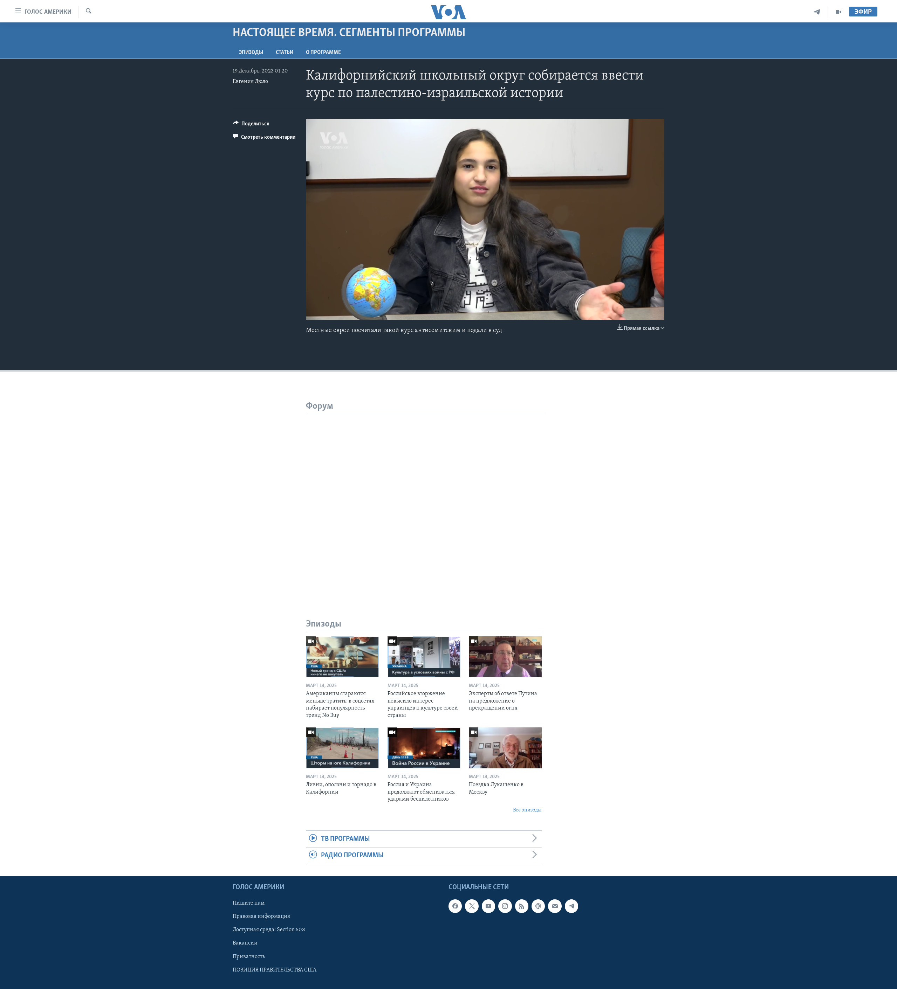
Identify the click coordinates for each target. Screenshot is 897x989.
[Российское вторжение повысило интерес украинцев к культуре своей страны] (424, 656)
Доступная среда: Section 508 (269, 930)
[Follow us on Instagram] (505, 906)
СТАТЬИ (284, 52)
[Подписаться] (554, 906)
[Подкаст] (538, 906)
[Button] (251, 125)
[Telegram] (817, 12)
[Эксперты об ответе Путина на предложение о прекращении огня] (505, 656)
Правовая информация (261, 916)
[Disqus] (426, 501)
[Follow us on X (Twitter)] (471, 906)
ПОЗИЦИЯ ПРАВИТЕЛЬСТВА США (274, 970)
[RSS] (521, 906)
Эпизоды (251, 52)
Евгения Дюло (250, 81)
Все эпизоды (527, 810)
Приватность (249, 956)
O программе (323, 52)
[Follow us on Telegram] (571, 906)
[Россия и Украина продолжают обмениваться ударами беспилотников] (424, 747)
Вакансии (245, 943)
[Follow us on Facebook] (455, 906)
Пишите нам (249, 903)
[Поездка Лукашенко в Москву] (505, 747)
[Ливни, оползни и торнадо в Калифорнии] (342, 747)
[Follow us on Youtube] (488, 906)
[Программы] (838, 12)
